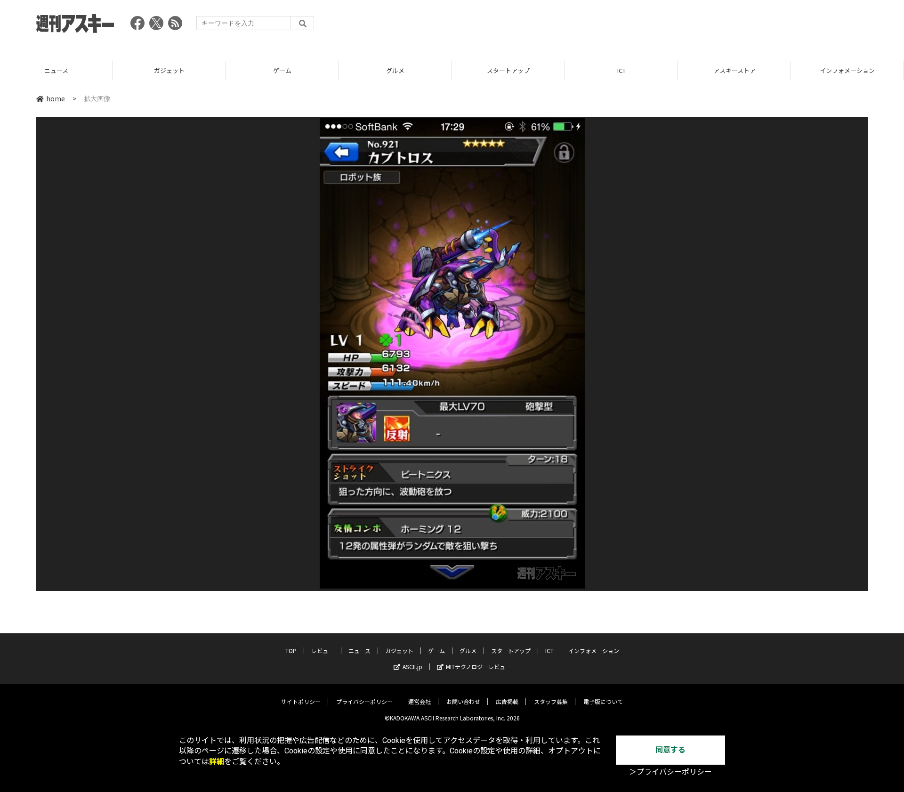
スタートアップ (395, 70)
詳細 (216, 761)
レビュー (322, 651)
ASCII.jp (412, 667)
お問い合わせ (463, 701)
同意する (670, 749)
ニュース (359, 651)
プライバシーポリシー (364, 701)
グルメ (282, 70)
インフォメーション (734, 70)
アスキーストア (621, 70)
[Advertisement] (696, 26)
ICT (508, 70)
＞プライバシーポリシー (670, 772)
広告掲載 (507, 701)
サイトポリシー (301, 701)
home (55, 98)
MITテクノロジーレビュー (478, 667)
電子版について (603, 701)
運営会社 (419, 701)
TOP (847, 70)
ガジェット (56, 70)
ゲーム (169, 70)
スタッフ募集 (551, 701)
